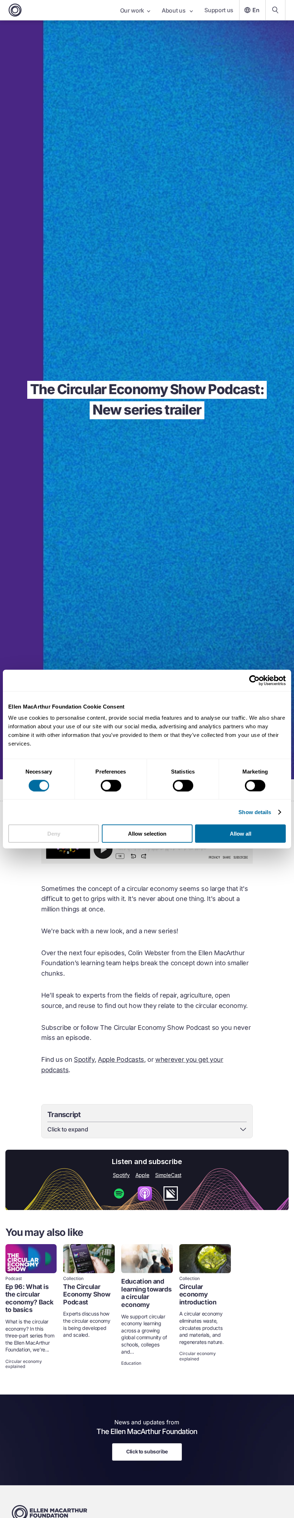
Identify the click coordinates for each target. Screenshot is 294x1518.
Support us (218, 10)
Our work (132, 10)
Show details (254, 812)
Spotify (84, 1059)
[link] (31, 1307)
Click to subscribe (146, 1451)
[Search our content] (275, 10)
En (256, 10)
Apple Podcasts (121, 1059)
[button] (147, 1129)
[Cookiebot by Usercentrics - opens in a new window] (254, 680)
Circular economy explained (23, 1364)
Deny (53, 834)
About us (174, 10)
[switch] (111, 785)
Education (131, 1363)
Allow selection (147, 834)
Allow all (240, 834)
